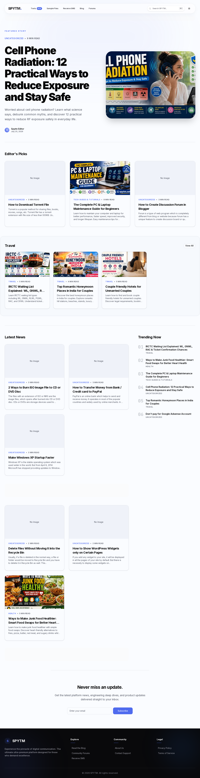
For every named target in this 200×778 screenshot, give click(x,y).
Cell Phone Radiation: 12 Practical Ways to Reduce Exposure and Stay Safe (47, 73)
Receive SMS (78, 758)
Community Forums (80, 753)
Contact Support (122, 753)
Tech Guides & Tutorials (86, 199)
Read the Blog (78, 748)
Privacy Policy (164, 748)
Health (12, 613)
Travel (12, 281)
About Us (119, 748)
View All (189, 245)
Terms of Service (166, 753)
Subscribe (123, 711)
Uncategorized (16, 199)
